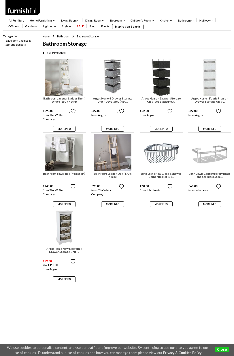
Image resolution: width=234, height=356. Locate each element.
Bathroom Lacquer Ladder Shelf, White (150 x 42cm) (64, 100)
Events (105, 26)
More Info (64, 128)
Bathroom (63, 36)
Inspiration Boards (128, 26)
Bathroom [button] (184, 20)
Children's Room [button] (141, 20)
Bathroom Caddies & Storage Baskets (18, 42)
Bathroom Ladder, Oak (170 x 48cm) (112, 175)
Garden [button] (30, 26)
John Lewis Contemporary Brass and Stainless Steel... (209, 175)
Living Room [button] (69, 20)
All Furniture (16, 20)
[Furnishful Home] (22, 7)
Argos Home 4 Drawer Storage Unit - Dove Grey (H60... (112, 100)
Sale (80, 26)
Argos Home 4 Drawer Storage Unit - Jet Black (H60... (161, 100)
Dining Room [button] (93, 20)
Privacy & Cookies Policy (182, 353)
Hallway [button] (204, 20)
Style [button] (65, 26)
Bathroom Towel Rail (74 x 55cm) (64, 173)
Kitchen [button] (165, 20)
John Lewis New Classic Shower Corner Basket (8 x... (161, 175)
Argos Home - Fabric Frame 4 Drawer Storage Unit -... (209, 100)
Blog (92, 26)
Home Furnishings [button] (41, 20)
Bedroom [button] (116, 20)
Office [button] (12, 26)
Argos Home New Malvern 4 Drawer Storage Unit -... (64, 250)
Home (46, 36)
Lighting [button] (48, 26)
